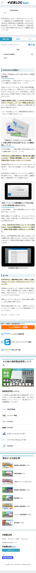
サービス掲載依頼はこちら (10, 550)
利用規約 (17, 539)
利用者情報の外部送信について (9, 542)
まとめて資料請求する (16, 327)
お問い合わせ (11, 539)
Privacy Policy (24, 539)
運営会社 (4, 539)
